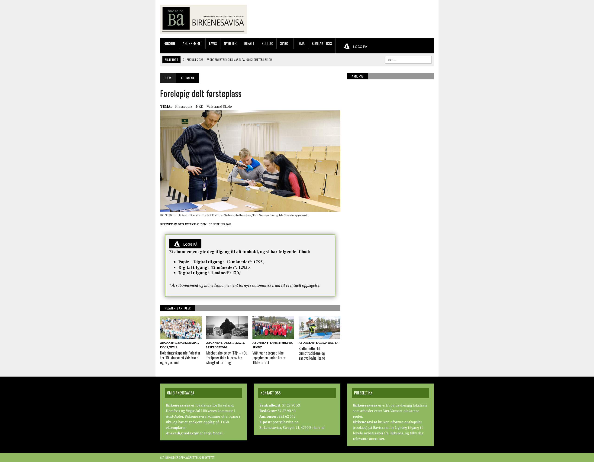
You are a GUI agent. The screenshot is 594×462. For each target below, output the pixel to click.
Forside (169, 43)
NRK (199, 106)
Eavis (213, 43)
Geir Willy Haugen (192, 224)
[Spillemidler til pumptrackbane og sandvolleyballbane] (319, 336)
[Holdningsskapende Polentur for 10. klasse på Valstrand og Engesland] (181, 336)
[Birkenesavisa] (203, 19)
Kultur (267, 43)
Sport (285, 43)
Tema (301, 43)
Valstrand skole (219, 106)
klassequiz (183, 106)
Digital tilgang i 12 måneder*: (207, 267)
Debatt (249, 43)
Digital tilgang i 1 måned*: (204, 272)
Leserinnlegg (216, 347)
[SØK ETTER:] (408, 59)
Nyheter (230, 43)
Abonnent (168, 342)
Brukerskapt (188, 342)
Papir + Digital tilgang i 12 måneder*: (215, 261)
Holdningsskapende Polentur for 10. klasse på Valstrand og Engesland (180, 357)
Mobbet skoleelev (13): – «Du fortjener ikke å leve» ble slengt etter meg (226, 357)
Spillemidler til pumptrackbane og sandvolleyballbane (312, 353)
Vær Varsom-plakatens (401, 410)
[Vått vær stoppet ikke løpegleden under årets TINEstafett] (273, 336)
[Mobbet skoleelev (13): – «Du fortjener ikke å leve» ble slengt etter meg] (227, 336)
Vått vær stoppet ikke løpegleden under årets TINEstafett (268, 357)
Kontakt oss (322, 43)
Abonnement (192, 43)
